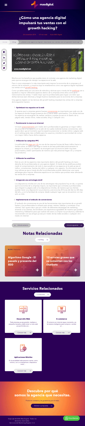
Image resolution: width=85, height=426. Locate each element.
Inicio (5, 42)
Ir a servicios (41, 295)
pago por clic (33, 144)
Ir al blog (41, 240)
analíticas (75, 90)
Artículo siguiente (72, 225)
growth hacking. (31, 87)
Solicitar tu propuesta (41, 406)
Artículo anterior (23, 225)
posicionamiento (28, 127)
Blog (14, 42)
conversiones (52, 111)
